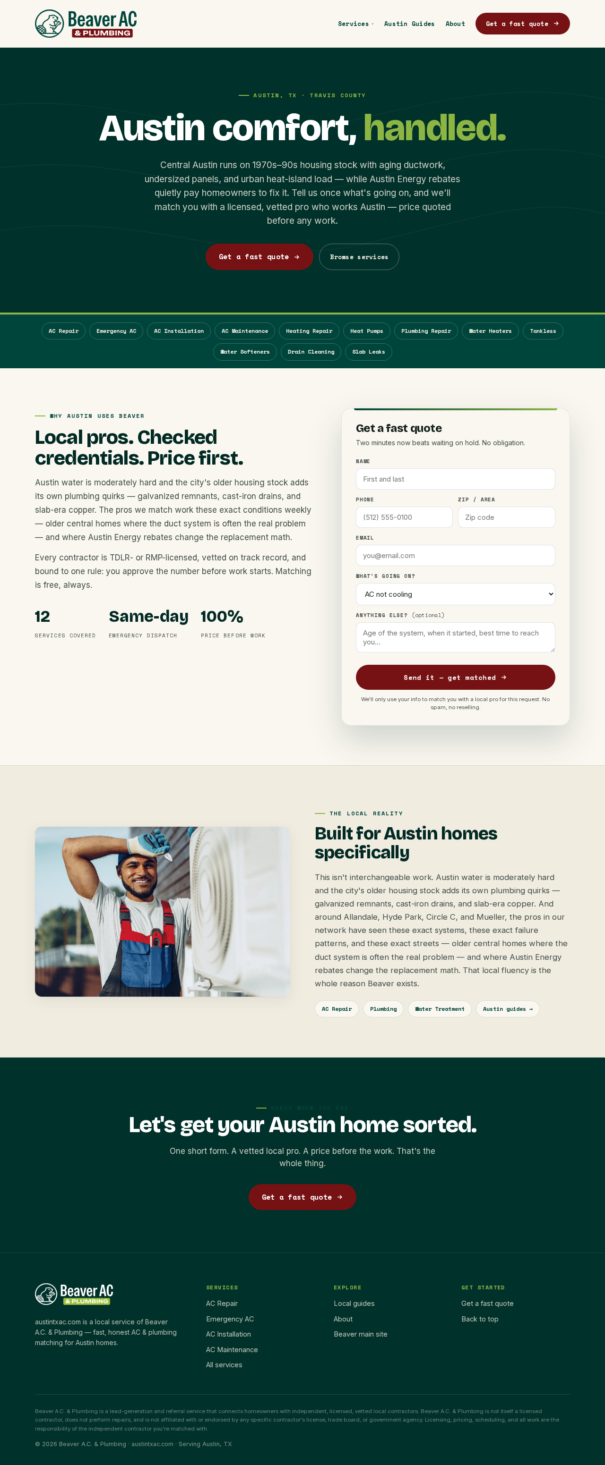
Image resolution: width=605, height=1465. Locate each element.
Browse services (359, 257)
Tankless (543, 331)
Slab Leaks (368, 351)
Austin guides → (508, 1009)
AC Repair (63, 331)
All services (224, 1365)
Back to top (480, 1319)
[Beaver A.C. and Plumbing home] (86, 23)
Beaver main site (361, 1334)
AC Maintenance (245, 331)
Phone (365, 499)
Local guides (354, 1303)
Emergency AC (116, 331)
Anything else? (400, 615)
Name (363, 461)
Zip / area (476, 499)
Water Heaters (490, 331)
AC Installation (179, 331)
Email (365, 538)
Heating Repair (309, 331)
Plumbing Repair (426, 331)
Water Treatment (440, 1009)
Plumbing (383, 1009)
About (455, 23)
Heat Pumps (366, 331)
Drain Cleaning (311, 351)
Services (356, 23)
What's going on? (385, 576)
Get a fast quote (517, 23)
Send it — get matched (450, 677)
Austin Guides (409, 23)
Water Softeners (245, 351)
